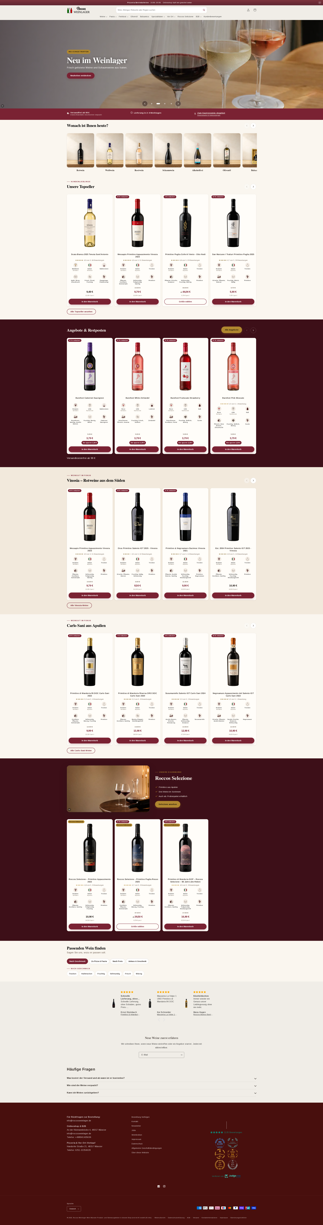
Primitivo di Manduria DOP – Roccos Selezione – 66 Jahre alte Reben (185, 880)
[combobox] (158, 10)
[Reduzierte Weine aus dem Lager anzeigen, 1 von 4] (151, 103)
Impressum (136, 1139)
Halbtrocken (86, 974)
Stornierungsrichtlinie (238, 1217)
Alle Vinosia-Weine (79, 605)
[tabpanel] (161, 971)
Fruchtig (101, 974)
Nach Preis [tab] (118, 961)
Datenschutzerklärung (176, 1217)
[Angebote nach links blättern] (247, 330)
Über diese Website (140, 1153)
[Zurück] (247, 125)
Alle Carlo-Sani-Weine (81, 750)
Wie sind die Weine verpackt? (82, 1085)
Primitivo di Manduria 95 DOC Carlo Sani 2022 (89, 694)
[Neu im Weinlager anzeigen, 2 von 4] (158, 103)
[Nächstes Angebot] (178, 103)
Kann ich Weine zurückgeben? (83, 1093)
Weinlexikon (137, 1135)
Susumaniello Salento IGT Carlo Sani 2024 (185, 693)
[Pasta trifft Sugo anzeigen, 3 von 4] (165, 103)
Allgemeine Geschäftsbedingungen (147, 1148)
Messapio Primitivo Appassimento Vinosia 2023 (138, 255)
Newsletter (136, 1126)
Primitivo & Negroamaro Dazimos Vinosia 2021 (185, 549)
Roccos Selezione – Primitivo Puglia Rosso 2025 (137, 880)
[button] (103, 16)
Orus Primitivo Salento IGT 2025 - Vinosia (137, 548)
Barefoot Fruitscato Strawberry (185, 398)
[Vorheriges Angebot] (145, 103)
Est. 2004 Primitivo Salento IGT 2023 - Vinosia (233, 549)
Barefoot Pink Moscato (233, 398)
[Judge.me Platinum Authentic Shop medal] (233, 1143)
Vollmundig (115, 974)
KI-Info (148, 1217)
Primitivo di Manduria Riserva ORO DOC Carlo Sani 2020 (137, 694)
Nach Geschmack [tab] (77, 961)
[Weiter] (253, 125)
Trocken (72, 974)
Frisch (128, 974)
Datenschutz (137, 1144)
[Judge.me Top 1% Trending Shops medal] (220, 1165)
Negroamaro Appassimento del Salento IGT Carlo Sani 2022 (233, 694)
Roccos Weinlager (79, 1217)
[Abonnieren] (181, 1055)
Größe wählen (193, 302)
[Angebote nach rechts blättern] (253, 330)
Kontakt (135, 1121)
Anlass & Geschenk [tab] (137, 961)
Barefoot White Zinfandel (137, 398)
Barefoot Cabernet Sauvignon (90, 398)
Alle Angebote (233, 330)
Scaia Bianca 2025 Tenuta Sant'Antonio (89, 254)
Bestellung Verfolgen (141, 1117)
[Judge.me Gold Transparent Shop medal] (220, 1154)
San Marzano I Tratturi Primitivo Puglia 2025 (233, 254)
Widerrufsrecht (160, 1217)
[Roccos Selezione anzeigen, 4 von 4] (171, 103)
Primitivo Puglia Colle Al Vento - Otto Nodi (185, 254)
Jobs (134, 1130)
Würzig (139, 974)
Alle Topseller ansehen (81, 311)
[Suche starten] (204, 10)
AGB (188, 1217)
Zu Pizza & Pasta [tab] (99, 961)
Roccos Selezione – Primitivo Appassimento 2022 (90, 880)
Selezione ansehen (79, 75)
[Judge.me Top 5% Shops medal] (233, 1165)
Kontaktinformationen (209, 1217)
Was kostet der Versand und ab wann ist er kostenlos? (96, 1078)
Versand (196, 1217)
